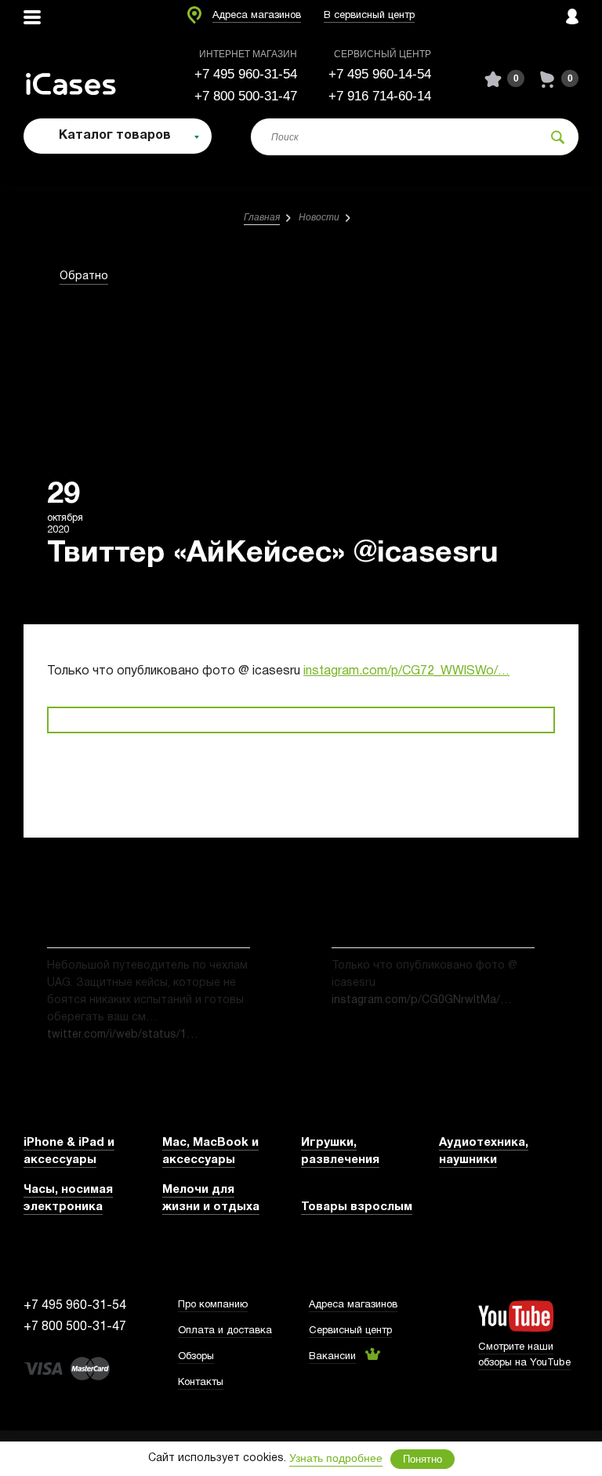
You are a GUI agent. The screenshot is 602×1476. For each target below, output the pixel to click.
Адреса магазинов (256, 15)
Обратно (84, 276)
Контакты (200, 1382)
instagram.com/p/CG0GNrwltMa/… (422, 1000)
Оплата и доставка (225, 1331)
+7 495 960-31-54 (245, 74)
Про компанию (213, 1305)
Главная (262, 217)
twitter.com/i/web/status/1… (122, 1035)
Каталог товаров (115, 135)
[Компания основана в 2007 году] (82, 79)
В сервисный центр (369, 15)
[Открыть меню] (32, 17)
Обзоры (196, 1356)
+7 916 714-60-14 (379, 96)
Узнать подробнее (336, 1458)
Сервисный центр (350, 1331)
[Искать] (557, 137)
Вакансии (332, 1356)
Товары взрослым (356, 1207)
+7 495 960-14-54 (379, 74)
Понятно (422, 1459)
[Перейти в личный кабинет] (572, 17)
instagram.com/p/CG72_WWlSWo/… (406, 671)
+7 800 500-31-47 (245, 96)
